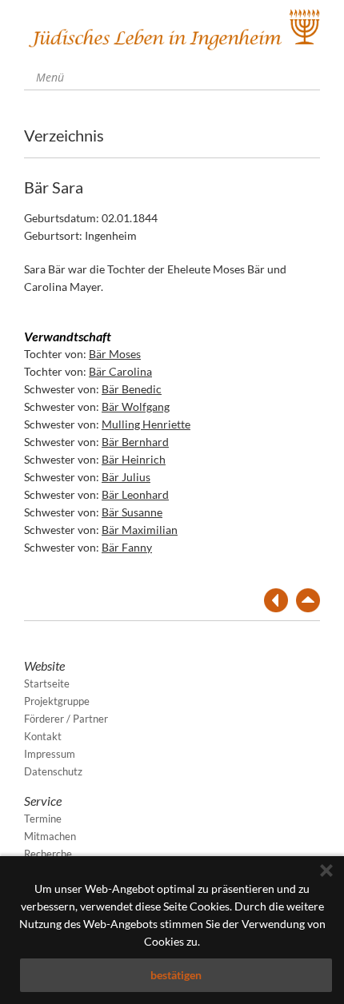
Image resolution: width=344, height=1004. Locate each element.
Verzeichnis (64, 135)
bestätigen (176, 975)
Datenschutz (53, 771)
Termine (43, 818)
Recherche (48, 853)
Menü (48, 77)
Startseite (47, 683)
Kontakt (43, 736)
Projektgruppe (57, 701)
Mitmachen (50, 836)
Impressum (49, 753)
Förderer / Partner (66, 718)
